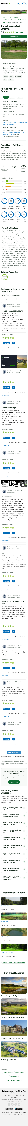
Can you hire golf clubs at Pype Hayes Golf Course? (12, 846)
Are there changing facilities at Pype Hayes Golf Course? (12, 831)
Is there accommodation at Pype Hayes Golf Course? (11, 869)
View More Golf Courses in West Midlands (13, 962)
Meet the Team (14, 1097)
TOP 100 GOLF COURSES (13, 1080)
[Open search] (22, 3)
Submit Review (14, 782)
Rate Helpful (7, 343)
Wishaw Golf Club (6, 921)
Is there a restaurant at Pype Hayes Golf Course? (11, 861)
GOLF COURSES (7, 1072)
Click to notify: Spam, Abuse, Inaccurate (17, 347)
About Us (10, 1099)
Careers (25, 1095)
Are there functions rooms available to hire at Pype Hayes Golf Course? (12, 877)
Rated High (4, 299)
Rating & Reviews (9, 1095)
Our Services (4, 1099)
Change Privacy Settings (16, 1101)
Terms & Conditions (22, 1099)
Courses (9, 17)
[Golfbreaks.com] (14, 361)
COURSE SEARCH (19, 1072)
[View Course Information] (14, 901)
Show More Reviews (14, 752)
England (14, 19)
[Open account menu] (18, 3)
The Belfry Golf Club (7, 952)
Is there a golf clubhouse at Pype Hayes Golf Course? (11, 815)
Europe (15, 17)
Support (2, 1095)
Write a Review (14, 36)
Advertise (8, 1101)
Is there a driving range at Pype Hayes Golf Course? (12, 808)
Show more (5, 351)
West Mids (6, 22)
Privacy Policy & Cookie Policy (19, 1114)
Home (3, 17)
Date (8, 295)
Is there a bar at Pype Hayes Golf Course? (11, 854)
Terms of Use (9, 1114)
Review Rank (15, 295)
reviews (19, 32)
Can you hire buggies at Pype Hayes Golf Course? (12, 838)
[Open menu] (25, 3)
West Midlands (22, 19)
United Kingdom (6, 19)
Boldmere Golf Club (6, 937)
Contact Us (14, 1099)
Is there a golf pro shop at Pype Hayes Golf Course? (12, 823)
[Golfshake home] (5, 3)
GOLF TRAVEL (14, 1076)
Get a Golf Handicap (18, 1095)
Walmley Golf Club (6, 906)
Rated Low (13, 299)
